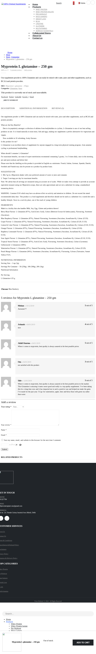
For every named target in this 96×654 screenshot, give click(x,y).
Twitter (11, 97)
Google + (25, 97)
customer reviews (16, 70)
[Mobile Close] (1, 610)
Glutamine (40, 26)
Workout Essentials (44, 31)
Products (36, 7)
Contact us (37, 38)
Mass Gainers (41, 16)
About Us (36, 36)
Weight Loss (41, 19)
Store (20, 88)
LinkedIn (18, 97)
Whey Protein (41, 9)
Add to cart (83, 642)
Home (35, 4)
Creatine (39, 24)
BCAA (38, 21)
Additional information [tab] (33, 108)
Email (32, 97)
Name (3, 430)
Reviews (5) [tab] (58, 108)
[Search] (91, 614)
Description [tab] (8, 108)
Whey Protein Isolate (45, 12)
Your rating (6, 407)
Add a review (28, 70)
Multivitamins (41, 28)
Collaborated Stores (41, 33)
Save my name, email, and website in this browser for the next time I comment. (32, 440)
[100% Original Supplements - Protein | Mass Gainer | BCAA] (14, 4)
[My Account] (65, 3)
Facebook (4, 97)
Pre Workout (41, 14)
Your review (6, 425)
